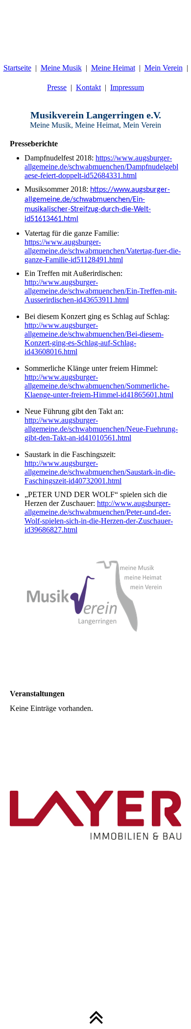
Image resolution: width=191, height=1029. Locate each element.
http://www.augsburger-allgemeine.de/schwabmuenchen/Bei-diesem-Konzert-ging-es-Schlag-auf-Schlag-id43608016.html (94, 338)
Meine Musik (61, 68)
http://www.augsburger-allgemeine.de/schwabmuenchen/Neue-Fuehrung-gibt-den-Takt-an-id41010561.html (101, 429)
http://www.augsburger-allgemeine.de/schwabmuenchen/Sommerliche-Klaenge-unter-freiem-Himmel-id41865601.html (98, 386)
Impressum (127, 87)
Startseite (17, 68)
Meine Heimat (113, 68)
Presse (57, 87)
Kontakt (88, 87)
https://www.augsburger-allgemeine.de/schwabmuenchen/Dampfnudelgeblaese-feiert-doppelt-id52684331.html (101, 167)
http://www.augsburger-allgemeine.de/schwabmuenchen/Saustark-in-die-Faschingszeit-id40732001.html (99, 472)
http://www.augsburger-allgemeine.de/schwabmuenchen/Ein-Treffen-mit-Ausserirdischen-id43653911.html (100, 291)
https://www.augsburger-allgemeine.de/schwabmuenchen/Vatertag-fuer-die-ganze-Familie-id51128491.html (102, 251)
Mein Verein (163, 68)
